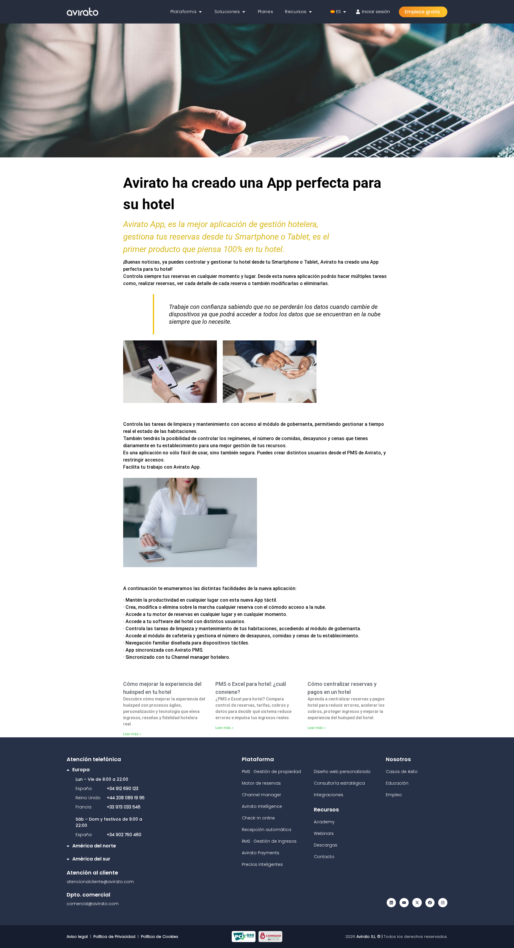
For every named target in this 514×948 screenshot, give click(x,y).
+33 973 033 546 (123, 807)
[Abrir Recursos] (310, 11)
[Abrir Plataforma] (200, 11)
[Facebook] (430, 902)
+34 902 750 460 (124, 835)
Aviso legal (78, 936)
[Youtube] (404, 902)
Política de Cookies (159, 936)
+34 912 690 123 (122, 788)
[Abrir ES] (344, 11)
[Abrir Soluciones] (244, 11)
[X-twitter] (416, 902)
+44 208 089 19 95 (126, 798)
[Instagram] (442, 902)
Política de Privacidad (114, 936)
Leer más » (132, 734)
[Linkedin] (391, 902)
